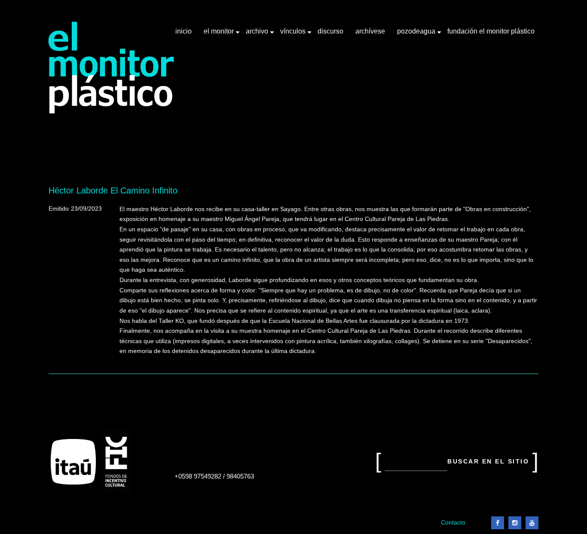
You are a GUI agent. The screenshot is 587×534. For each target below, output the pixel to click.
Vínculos (293, 34)
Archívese (370, 31)
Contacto (453, 522)
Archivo (258, 34)
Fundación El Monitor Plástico (491, 31)
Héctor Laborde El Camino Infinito (113, 190)
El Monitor (219, 34)
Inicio (183, 31)
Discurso (330, 31)
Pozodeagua (417, 34)
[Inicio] (111, 67)
